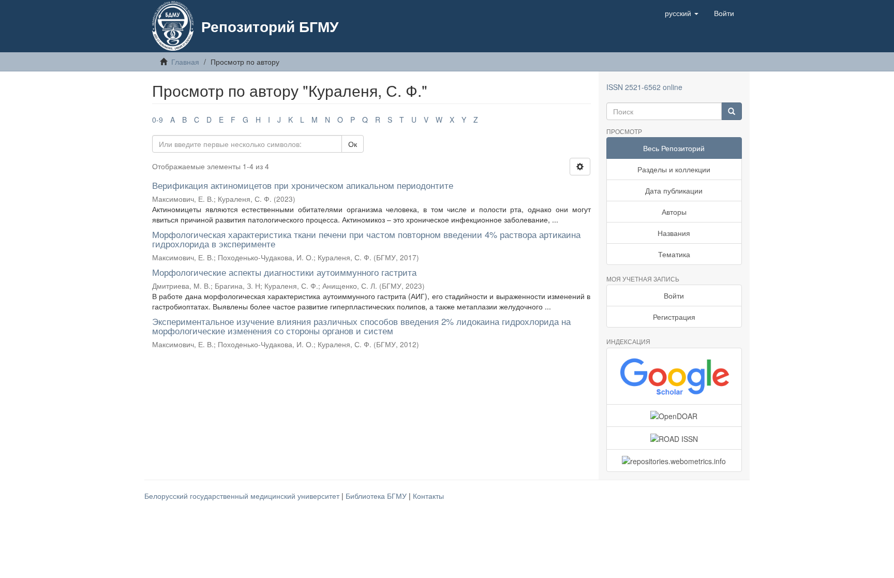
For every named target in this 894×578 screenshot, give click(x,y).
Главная (185, 61)
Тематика (674, 254)
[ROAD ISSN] (674, 437)
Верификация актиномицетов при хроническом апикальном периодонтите (302, 185)
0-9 (157, 119)
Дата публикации (674, 190)
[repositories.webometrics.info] (674, 460)
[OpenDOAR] (674, 415)
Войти (674, 295)
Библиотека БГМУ (377, 496)
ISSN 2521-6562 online (644, 87)
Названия (674, 233)
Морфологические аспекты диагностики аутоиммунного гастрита (284, 271)
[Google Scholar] (674, 376)
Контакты (428, 496)
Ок (352, 144)
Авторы (674, 211)
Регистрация (674, 317)
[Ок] (731, 111)
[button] (681, 13)
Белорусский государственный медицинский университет (242, 496)
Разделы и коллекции (673, 169)
